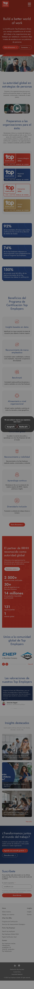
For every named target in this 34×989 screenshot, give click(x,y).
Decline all (23, 427)
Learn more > (17, 422)
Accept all (10, 427)
